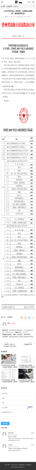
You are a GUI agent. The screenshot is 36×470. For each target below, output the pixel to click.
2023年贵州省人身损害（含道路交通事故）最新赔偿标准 (26, 367)
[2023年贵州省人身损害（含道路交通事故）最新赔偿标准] (25, 363)
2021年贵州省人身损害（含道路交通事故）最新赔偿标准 (26, 381)
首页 (3, 6)
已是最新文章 (28, 344)
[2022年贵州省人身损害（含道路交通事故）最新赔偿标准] (8, 378)
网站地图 (21, 464)
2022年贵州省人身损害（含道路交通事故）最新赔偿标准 (9, 381)
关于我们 (7, 464)
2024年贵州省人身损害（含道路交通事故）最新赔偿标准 (9, 367)
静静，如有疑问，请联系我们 (21, 334)
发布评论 (5, 423)
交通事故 (9, 6)
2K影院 (10, 445)
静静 (7, 16)
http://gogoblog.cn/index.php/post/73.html (21, 336)
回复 (32, 433)
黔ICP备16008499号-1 (18, 467)
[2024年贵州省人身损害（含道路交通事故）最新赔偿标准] (8, 363)
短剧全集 (10, 433)
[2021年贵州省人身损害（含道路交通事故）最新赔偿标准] (25, 378)
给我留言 (28, 464)
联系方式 (14, 464)
